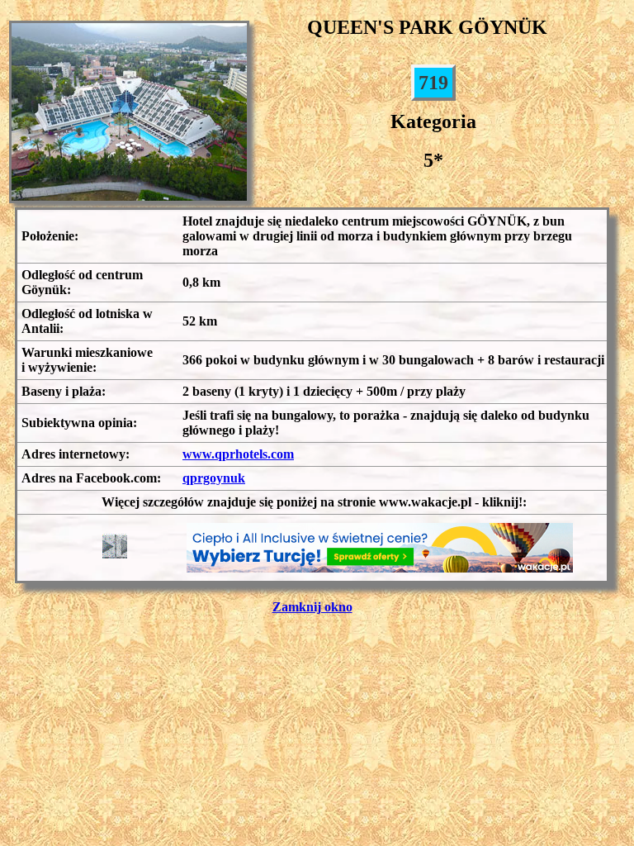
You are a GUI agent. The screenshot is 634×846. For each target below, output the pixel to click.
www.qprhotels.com (238, 454)
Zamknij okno (312, 607)
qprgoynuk (213, 478)
